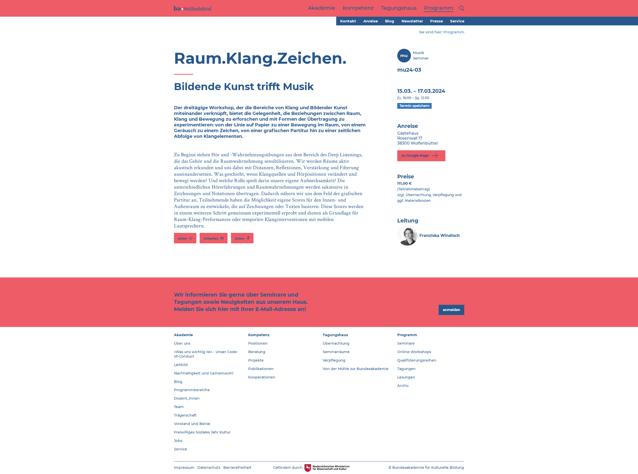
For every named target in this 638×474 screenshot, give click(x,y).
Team (179, 407)
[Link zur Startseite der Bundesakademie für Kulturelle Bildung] (192, 8)
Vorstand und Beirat (192, 423)
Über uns (182, 343)
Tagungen (406, 369)
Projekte (256, 360)
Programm (453, 32)
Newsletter (412, 21)
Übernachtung (336, 343)
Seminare (406, 343)
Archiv (403, 385)
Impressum (184, 467)
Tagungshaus (335, 335)
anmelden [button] (451, 310)
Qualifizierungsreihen (416, 360)
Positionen (258, 343)
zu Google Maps (415, 156)
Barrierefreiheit (237, 467)
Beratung (256, 352)
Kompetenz (259, 335)
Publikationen (261, 369)
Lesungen (406, 377)
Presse (436, 21)
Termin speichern (414, 106)
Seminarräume (336, 352)
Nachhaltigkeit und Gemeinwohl (203, 373)
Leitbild (181, 365)
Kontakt (348, 21)
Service (457, 21)
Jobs (178, 440)
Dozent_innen (187, 398)
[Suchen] (460, 8)
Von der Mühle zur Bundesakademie (356, 369)
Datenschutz (208, 467)
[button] (185, 238)
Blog (389, 21)
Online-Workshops (414, 352)
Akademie (183, 335)
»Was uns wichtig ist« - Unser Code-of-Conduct (206, 354)
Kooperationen (261, 377)
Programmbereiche (192, 390)
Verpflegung (334, 360)
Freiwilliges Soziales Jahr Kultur (202, 432)
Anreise (370, 21)
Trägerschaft (185, 415)
